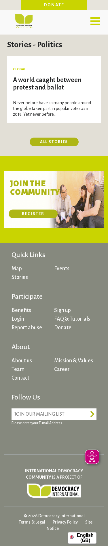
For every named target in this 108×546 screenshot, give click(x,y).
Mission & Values (73, 361)
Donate (54, 5)
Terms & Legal (32, 522)
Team (18, 369)
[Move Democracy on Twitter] (39, 437)
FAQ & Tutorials (72, 319)
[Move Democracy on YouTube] (60, 437)
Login (18, 319)
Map (17, 268)
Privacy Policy (65, 522)
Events (61, 268)
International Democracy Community (23, 20)
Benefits (21, 310)
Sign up (62, 310)
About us (22, 361)
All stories (54, 142)
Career (62, 369)
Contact (20, 378)
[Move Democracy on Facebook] (17, 437)
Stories (20, 277)
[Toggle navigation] (95, 21)
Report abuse (27, 327)
